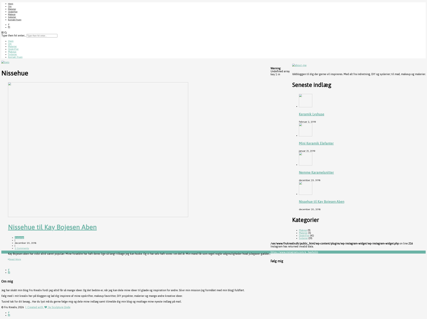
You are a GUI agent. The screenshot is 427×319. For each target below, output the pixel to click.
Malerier (12, 9)
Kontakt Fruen (14, 19)
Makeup (12, 14)
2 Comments (22, 248)
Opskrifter (13, 11)
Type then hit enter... (13, 35)
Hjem (10, 3)
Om (10, 6)
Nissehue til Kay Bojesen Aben (52, 227)
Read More (15, 259)
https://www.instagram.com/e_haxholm (294, 252)
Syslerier (12, 17)
